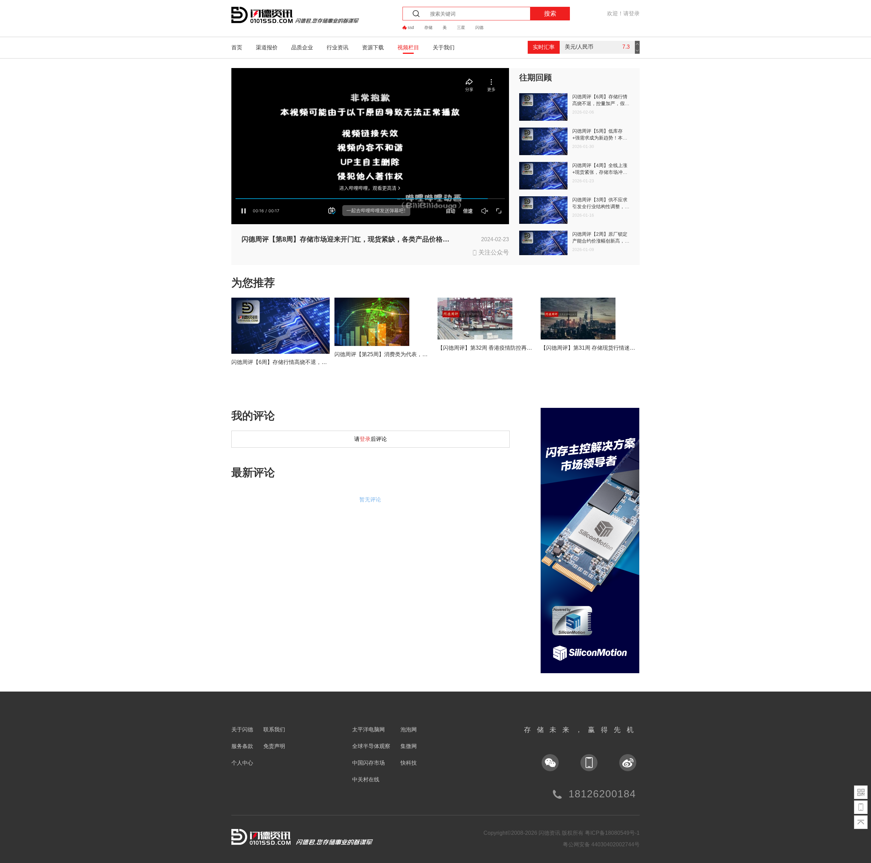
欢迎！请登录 (623, 13)
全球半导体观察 (371, 746)
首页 (236, 47)
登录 (365, 439)
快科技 (408, 763)
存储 (428, 27)
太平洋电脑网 (368, 729)
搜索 (550, 13)
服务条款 (242, 746)
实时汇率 (544, 47)
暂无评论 (370, 499)
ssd (411, 27)
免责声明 (274, 746)
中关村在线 (365, 779)
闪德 (479, 27)
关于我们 (444, 47)
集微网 (408, 746)
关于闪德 (242, 729)
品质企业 (302, 47)
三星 (461, 27)
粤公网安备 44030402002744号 (601, 844)
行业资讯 (337, 47)
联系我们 (274, 729)
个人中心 (242, 763)
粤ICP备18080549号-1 (612, 833)
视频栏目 (408, 47)
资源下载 (373, 47)
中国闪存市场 (368, 763)
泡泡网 (408, 729)
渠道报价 (267, 47)
